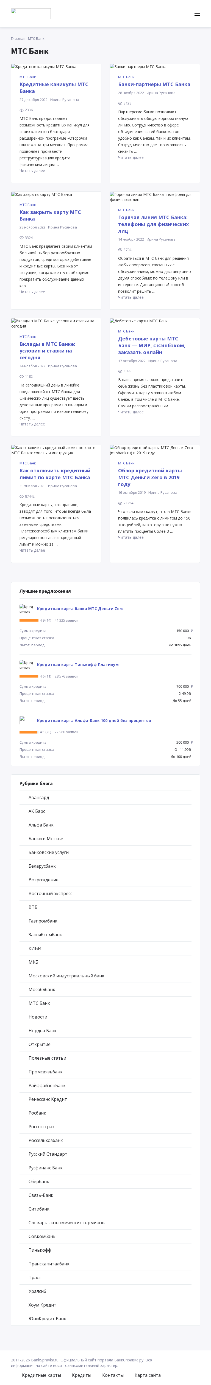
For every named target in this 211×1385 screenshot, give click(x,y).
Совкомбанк (42, 1236)
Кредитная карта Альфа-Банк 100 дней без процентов (94, 720)
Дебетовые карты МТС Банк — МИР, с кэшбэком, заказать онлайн (151, 345)
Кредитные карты (41, 1375)
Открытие (40, 1044)
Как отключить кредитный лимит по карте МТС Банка (55, 474)
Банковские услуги (49, 852)
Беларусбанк (42, 866)
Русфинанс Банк (46, 1168)
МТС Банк (28, 76)
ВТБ (33, 907)
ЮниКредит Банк (47, 1319)
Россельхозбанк (46, 1140)
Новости (38, 1017)
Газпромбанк (43, 921)
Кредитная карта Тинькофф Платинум (78, 664)
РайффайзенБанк (47, 1085)
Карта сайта (148, 1375)
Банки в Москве (46, 839)
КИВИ (35, 948)
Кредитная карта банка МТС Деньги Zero (80, 608)
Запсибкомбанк (45, 935)
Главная (18, 38)
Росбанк (37, 1113)
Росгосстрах (41, 1127)
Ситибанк (39, 1209)
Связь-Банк (41, 1195)
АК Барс (37, 811)
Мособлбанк (42, 989)
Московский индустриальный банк (66, 976)
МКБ (33, 962)
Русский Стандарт (48, 1154)
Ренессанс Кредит (48, 1099)
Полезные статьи (47, 1058)
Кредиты (81, 1375)
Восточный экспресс (50, 893)
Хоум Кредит (42, 1305)
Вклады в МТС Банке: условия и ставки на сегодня (47, 351)
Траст (35, 1277)
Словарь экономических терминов (67, 1223)
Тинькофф (40, 1250)
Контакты (113, 1375)
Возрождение (44, 880)
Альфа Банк (41, 825)
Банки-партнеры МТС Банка (154, 84)
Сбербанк (39, 1181)
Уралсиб (37, 1291)
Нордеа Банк (43, 1031)
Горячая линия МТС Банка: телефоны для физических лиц (153, 224)
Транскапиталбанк (49, 1264)
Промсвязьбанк (46, 1072)
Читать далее (32, 170)
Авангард (39, 797)
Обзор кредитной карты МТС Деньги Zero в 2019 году (150, 477)
